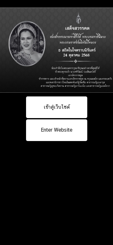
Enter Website (57, 130)
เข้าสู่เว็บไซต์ (57, 107)
